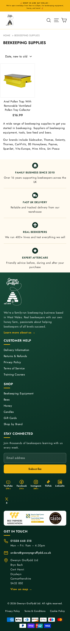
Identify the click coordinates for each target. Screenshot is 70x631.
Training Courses (14, 375)
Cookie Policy (57, 611)
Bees (7, 400)
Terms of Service (14, 368)
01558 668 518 (21, 541)
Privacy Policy (12, 362)
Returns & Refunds (15, 356)
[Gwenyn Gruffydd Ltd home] (13, 292)
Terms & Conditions (35, 611)
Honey (8, 406)
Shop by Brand (13, 424)
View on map (21, 589)
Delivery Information (16, 350)
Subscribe (34, 469)
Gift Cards (10, 418)
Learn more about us (19, 332)
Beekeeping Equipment (19, 394)
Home (6, 35)
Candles (9, 412)
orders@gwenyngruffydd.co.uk (30, 553)
